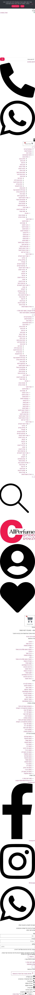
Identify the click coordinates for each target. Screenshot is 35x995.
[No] (32, 4)
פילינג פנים (22, 159)
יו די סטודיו (21, 959)
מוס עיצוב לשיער (24, 246)
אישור (22, 6)
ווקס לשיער (25, 238)
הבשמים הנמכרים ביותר (25, 706)
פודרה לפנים (22, 281)
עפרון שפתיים (21, 291)
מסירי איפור (22, 166)
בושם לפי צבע (28, 710)
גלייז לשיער (25, 233)
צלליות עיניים (21, 260)
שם (34, 933)
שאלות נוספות (28, 645)
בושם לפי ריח (28, 712)
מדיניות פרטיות (27, 667)
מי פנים (23, 163)
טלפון (33, 944)
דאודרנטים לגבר (21, 174)
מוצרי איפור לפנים (23, 268)
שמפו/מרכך (22, 201)
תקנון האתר (28, 663)
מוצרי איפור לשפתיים (22, 285)
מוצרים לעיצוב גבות (23, 295)
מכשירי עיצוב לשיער (23, 242)
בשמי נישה (29, 153)
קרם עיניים (19, 184)
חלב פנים (22, 161)
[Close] (33, 309)
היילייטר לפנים (21, 277)
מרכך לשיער (25, 225)
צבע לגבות (22, 301)
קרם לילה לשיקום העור (19, 190)
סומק (23, 279)
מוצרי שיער (29, 219)
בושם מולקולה (28, 754)
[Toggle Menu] (33, 147)
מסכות (26, 213)
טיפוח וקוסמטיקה (27, 155)
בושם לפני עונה (27, 714)
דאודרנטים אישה (21, 172)
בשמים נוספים (28, 718)
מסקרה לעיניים (21, 264)
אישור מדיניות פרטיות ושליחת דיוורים (25, 949)
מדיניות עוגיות (15, 6)
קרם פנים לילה (18, 180)
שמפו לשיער (25, 221)
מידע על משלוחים (27, 665)
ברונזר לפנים (21, 168)
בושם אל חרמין (27, 748)
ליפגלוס (23, 289)
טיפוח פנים (25, 157)
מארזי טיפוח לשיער (23, 250)
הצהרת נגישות (28, 661)
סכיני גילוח (22, 170)
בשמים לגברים (28, 149)
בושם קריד (29, 744)
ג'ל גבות (23, 299)
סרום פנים (22, 188)
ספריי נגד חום (24, 252)
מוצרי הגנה (25, 207)
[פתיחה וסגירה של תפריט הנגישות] (33, 966)
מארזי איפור (22, 304)
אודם (24, 287)
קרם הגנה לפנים (21, 209)
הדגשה (23, 271)
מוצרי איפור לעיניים (23, 256)
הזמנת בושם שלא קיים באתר (24, 649)
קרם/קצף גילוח (21, 196)
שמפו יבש (22, 223)
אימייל (33, 938)
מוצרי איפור (29, 254)
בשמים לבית (28, 716)
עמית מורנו (16, 994)
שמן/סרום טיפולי (20, 199)
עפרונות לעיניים (21, 266)
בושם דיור (29, 746)
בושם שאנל (28, 740)
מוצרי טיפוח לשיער (23, 198)
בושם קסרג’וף (28, 736)
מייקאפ (23, 273)
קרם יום (20, 178)
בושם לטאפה (28, 742)
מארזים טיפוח (21, 205)
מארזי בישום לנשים (27, 306)
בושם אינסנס (28, 738)
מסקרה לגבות (21, 303)
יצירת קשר (29, 643)
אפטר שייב (22, 194)
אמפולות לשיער (24, 231)
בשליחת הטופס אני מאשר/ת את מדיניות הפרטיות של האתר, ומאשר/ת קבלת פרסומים (18, 953)
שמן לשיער (25, 234)
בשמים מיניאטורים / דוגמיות (24, 708)
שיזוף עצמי (22, 211)
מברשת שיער (24, 244)
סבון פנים (22, 164)
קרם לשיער (25, 236)
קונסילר (23, 262)
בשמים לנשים (28, 151)
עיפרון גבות (22, 297)
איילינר (23, 258)
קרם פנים (22, 176)
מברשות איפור (21, 283)
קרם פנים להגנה (17, 182)
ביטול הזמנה (28, 669)
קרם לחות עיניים (20, 192)
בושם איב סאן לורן (26, 752)
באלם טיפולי (22, 293)
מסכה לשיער (25, 227)
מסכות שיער (22, 203)
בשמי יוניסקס (28, 689)
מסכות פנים (22, 215)
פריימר (23, 275)
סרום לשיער (25, 229)
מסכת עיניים (21, 217)
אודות (30, 641)
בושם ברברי (28, 750)
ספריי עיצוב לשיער (23, 248)
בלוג (30, 647)
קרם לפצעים (18, 186)
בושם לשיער (25, 240)
